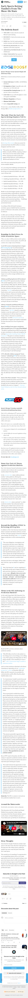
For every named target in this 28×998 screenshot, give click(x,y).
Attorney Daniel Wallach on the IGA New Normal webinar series (13, 387)
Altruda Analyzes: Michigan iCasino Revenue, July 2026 (9, 946)
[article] (14, 938)
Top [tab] (2, 930)
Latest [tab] (6, 930)
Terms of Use (21, 976)
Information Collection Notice (18, 977)
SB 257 (3, 281)
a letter (19, 535)
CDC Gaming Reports (6, 248)
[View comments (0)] (7, 26)
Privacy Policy (15, 979)
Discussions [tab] (11, 930)
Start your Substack (10, 991)
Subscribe (20, 2)
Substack (7, 995)
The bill (9, 290)
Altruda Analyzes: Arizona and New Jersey (9, 934)
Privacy (15, 987)
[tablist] (7, 913)
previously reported (17, 318)
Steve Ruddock (4, 21)
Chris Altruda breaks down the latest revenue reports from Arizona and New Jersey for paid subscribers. (10, 938)
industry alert (7, 502)
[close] (24, 950)
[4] (25, 567)
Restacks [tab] (10, 913)
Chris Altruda (10, 940)
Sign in (25, 2)
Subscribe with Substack (15, 973)
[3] (13, 567)
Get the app (20, 991)
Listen (25, 22)
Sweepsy (7, 306)
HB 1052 (12, 310)
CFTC (15, 356)
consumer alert (8, 475)
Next (23, 903)
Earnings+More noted (8, 143)
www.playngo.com (14, 457)
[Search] (25, 930)
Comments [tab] (4, 913)
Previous (5, 903)
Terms (18, 987)
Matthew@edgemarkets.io (15, 109)
